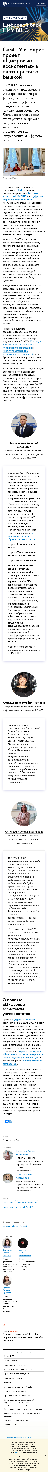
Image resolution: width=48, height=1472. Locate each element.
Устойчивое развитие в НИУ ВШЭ (18, 1369)
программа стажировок (29, 1051)
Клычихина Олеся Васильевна (24, 831)
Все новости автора (23, 1171)
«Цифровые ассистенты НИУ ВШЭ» (20, 195)
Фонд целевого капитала (15, 1391)
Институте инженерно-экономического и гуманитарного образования (22, 344)
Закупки (7, 1382)
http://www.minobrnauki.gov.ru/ (17, 1437)
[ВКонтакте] (7, 1121)
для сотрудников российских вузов (21, 1057)
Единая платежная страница (16, 1420)
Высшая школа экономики (19, 3)
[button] (17, 1353)
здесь (17, 1453)
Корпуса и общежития (13, 1378)
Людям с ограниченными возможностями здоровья (22, 1414)
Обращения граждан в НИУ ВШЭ (18, 1387)
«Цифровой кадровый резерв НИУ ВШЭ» (23, 198)
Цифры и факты (10, 1360)
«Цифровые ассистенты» (24, 1019)
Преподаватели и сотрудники (17, 1373)
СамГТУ (21, 190)
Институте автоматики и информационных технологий (18, 352)
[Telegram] (10, 1121)
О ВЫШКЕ (9, 1356)
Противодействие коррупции (17, 1395)
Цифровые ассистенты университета (23, 1054)
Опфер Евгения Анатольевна (24, 1176)
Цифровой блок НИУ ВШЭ (22, 27)
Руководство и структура (15, 1365)
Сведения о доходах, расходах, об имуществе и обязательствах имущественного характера (19, 1402)
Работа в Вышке (10, 1424)
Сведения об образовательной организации (23, 1409)
